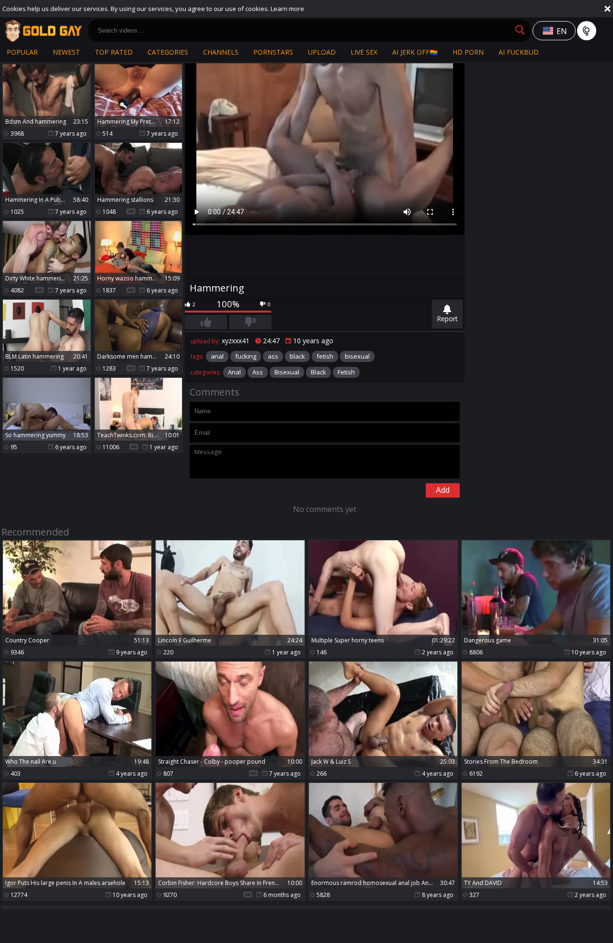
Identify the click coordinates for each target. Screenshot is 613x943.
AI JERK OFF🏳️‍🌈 (415, 52)
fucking (245, 356)
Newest (66, 52)
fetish (325, 356)
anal (217, 356)
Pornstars (273, 52)
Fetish (346, 372)
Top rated (114, 52)
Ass (257, 372)
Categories (168, 52)
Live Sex (364, 52)
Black (318, 372)
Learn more (287, 8)
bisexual (357, 356)
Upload (322, 52)
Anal (234, 372)
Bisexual (286, 372)
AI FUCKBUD (519, 52)
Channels (220, 52)
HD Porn (468, 52)
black (297, 356)
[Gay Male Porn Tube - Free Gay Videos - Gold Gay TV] (43, 30)
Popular (22, 52)
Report (447, 318)
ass (273, 356)
